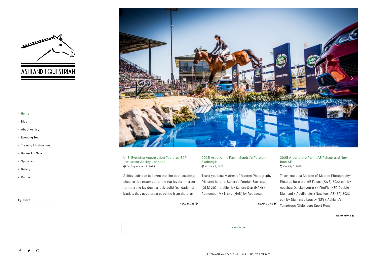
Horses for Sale (31, 153)
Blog (24, 121)
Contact (26, 177)
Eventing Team (31, 137)
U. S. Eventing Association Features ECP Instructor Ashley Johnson (155, 160)
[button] (125, 78)
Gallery (25, 169)
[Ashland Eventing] (47, 79)
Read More (239, 227)
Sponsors (27, 161)
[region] (238, 77)
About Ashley (30, 129)
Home (25, 113)
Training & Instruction (35, 145)
